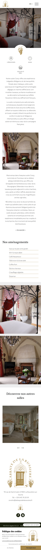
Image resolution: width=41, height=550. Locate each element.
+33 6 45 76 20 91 (20, 497)
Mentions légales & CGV (11, 526)
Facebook (18, 515)
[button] (18, 448)
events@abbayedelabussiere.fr (20, 500)
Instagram (23, 515)
